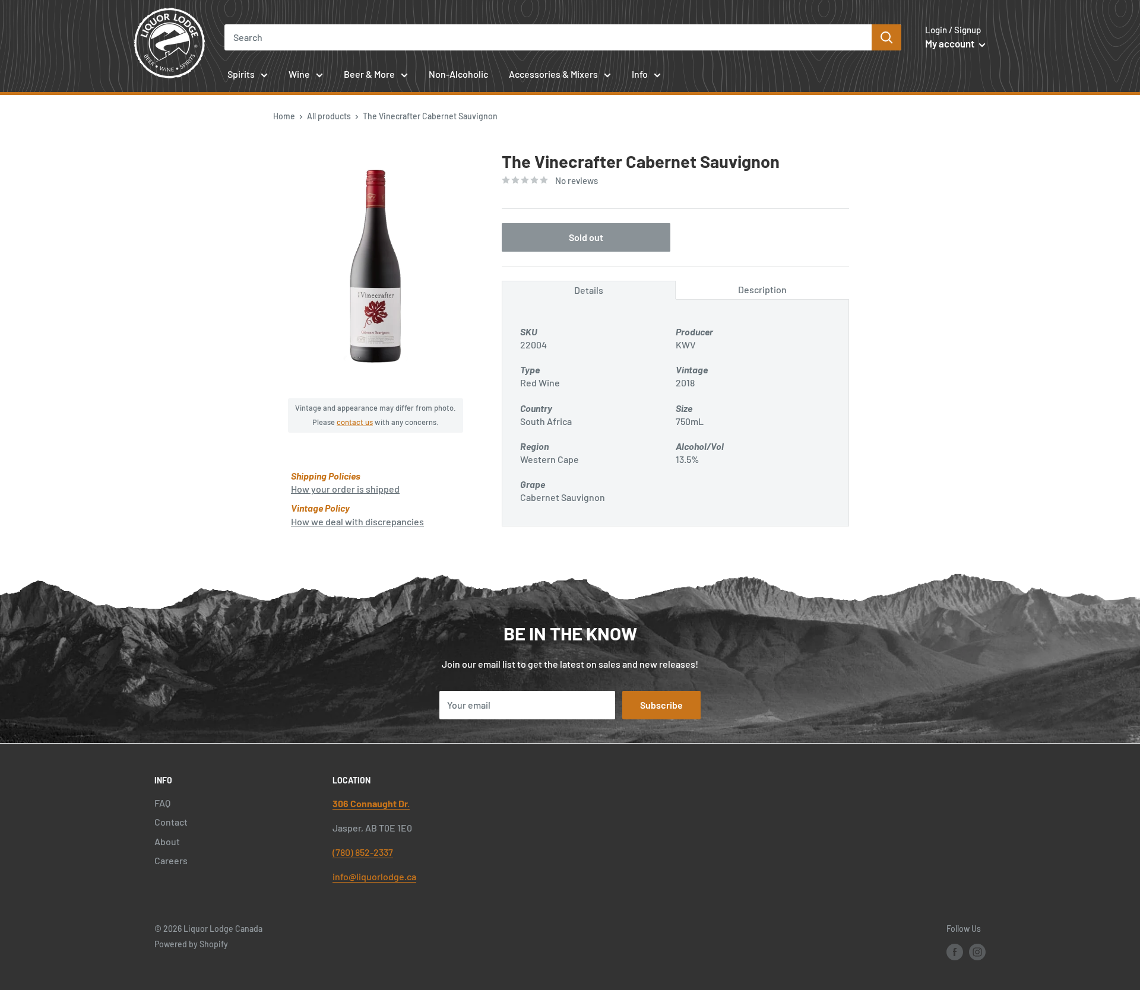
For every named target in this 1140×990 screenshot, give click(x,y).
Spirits (241, 74)
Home (284, 116)
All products (329, 116)
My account (950, 43)
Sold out (586, 237)
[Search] (886, 37)
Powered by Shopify (191, 944)
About (167, 841)
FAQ (162, 802)
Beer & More (369, 74)
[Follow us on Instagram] (977, 951)
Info (640, 74)
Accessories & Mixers (553, 74)
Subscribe (661, 704)
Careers (171, 860)
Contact (171, 821)
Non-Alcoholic (458, 74)
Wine (299, 74)
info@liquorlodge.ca (374, 876)
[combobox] (548, 37)
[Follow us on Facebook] (954, 951)
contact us (355, 422)
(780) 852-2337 (362, 852)
